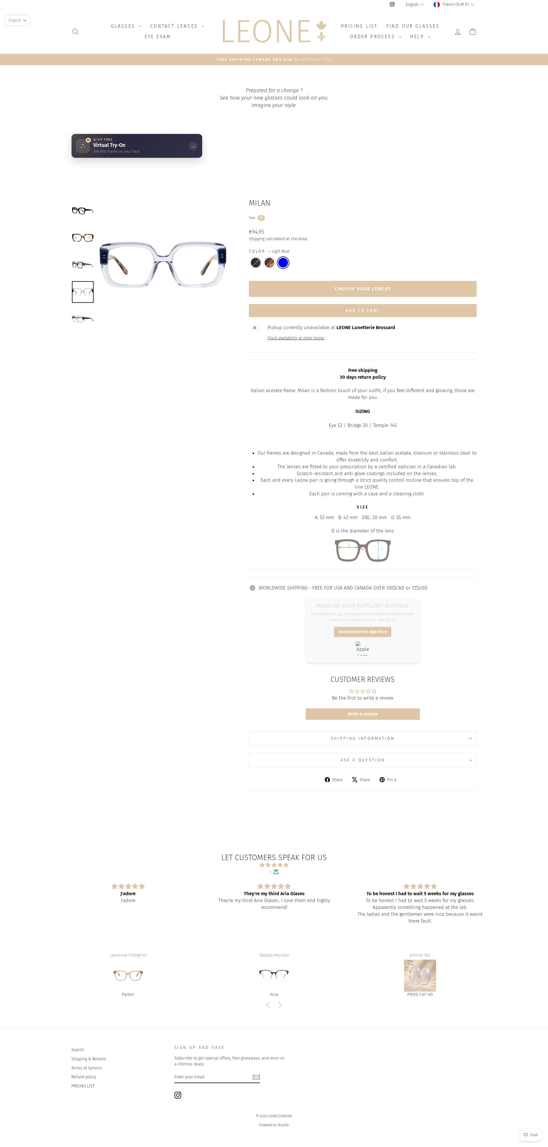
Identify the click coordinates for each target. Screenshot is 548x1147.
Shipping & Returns (88, 1058)
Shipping (257, 238)
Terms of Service (86, 1068)
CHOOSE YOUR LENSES (363, 289)
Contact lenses (175, 26)
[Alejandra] (420, 976)
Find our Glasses (413, 26)
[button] (270, 1005)
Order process (373, 36)
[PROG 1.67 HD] (274, 976)
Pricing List (359, 26)
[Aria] (128, 976)
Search (77, 1049)
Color (269, 251)
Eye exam (158, 36)
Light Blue (283, 262)
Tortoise (269, 262)
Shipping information (363, 738)
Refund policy (83, 1076)
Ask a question (363, 760)
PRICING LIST (82, 1086)
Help (418, 36)
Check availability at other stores (295, 338)
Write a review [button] (363, 714)
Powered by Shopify (274, 1125)
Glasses (124, 26)
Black (255, 262)
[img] (274, 865)
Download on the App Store (362, 631)
